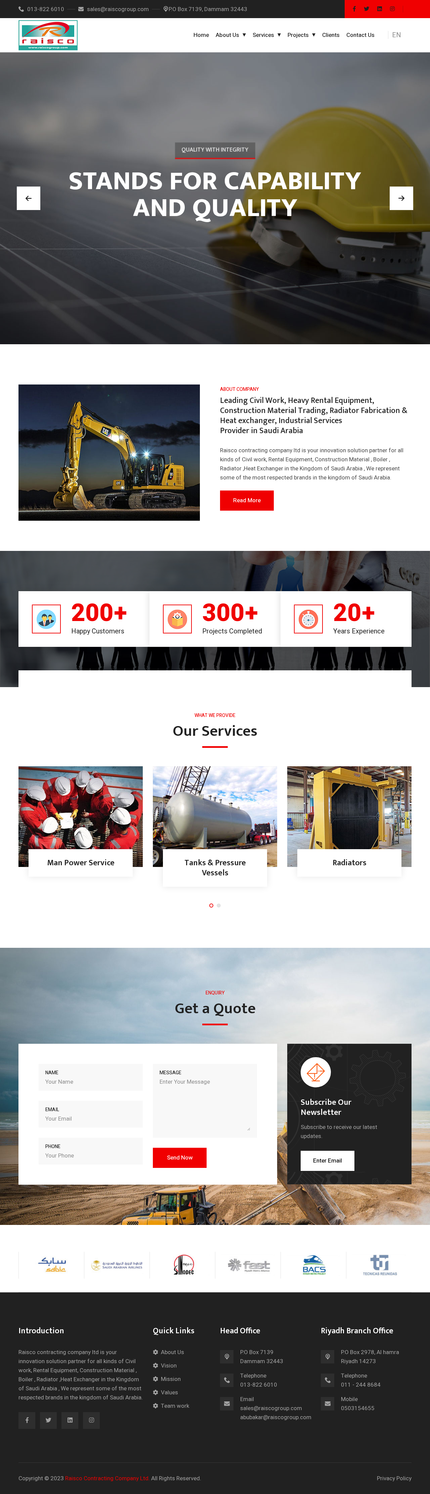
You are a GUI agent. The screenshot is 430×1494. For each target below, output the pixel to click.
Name (51, 1072)
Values (169, 1392)
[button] (401, 35)
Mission (171, 1379)
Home (201, 35)
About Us (227, 35)
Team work (175, 1406)
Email (52, 1109)
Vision (169, 1365)
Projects (298, 35)
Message (170, 1072)
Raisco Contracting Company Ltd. (107, 1478)
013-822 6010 (45, 9)
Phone (52, 1146)
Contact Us (360, 35)
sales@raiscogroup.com (118, 9)
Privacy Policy (394, 1478)
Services (263, 35)
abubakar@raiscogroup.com (275, 1417)
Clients (331, 35)
